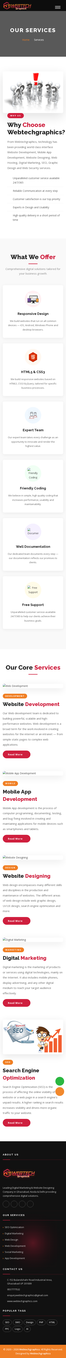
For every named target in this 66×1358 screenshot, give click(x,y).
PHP (41, 1322)
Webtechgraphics (29, 1349)
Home (26, 39)
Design (29, 1322)
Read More (15, 754)
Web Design (11, 1239)
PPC (7, 1328)
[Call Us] (59, 1091)
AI (27, 1328)
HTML (52, 1322)
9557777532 (13, 1289)
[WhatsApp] (59, 1081)
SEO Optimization (14, 1227)
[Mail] (30, 1204)
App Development (15, 1258)
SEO (7, 1322)
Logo (17, 1328)
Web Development (15, 1246)
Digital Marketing (14, 1233)
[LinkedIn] (22, 1204)
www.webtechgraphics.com (22, 1301)
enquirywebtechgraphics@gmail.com (27, 1295)
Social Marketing (14, 1252)
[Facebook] (14, 1204)
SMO (17, 1322)
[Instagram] (6, 1204)
